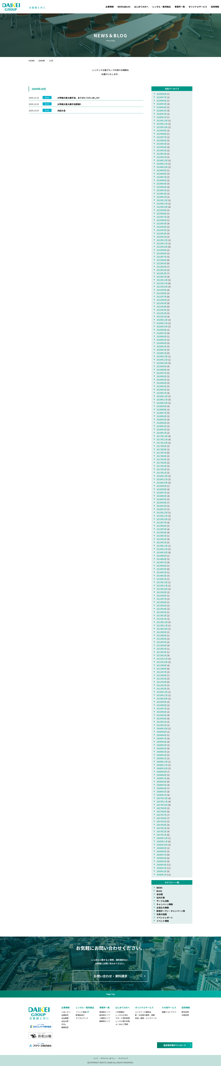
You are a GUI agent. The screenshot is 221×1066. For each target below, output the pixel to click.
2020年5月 (161, 339)
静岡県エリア (104, 1021)
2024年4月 (161, 186)
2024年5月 (161, 183)
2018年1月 (161, 432)
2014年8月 (161, 559)
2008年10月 (162, 768)
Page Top (110, 994)
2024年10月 (162, 167)
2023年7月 (161, 216)
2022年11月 (162, 243)
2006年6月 (161, 858)
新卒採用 (185, 1012)
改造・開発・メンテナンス (146, 1018)
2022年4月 (161, 266)
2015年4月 (161, 532)
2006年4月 (161, 864)
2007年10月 (162, 804)
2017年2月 (161, 469)
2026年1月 (161, 117)
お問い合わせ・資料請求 (110, 976)
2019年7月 (161, 372)
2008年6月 (161, 781)
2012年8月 (161, 635)
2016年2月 (161, 505)
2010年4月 (161, 718)
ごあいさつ (65, 1012)
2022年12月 (162, 240)
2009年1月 (161, 758)
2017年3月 (161, 466)
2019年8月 (161, 369)
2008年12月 (162, 761)
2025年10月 (162, 127)
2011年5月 (161, 678)
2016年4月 (161, 502)
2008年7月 (161, 778)
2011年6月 (161, 675)
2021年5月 (161, 303)
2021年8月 (161, 293)
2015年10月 (162, 519)
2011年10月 (162, 662)
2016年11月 (162, 479)
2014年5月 (161, 569)
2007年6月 (161, 818)
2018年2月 (161, 429)
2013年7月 (161, 598)
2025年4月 (161, 147)
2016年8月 (161, 489)
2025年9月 (161, 130)
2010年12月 (162, 691)
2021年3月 (161, 309)
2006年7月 (161, 854)
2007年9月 (161, 808)
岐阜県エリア (104, 1015)
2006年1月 (161, 874)
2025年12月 (162, 120)
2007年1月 (161, 834)
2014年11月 (162, 549)
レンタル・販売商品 (161, 7)
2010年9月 (161, 701)
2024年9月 (161, 170)
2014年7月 (161, 562)
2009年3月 (161, 751)
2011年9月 (161, 665)
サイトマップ (123, 1058)
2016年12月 (162, 475)
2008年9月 (161, 771)
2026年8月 (161, 93)
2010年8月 (161, 705)
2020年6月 (161, 336)
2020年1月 (161, 353)
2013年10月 (162, 588)
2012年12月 (162, 622)
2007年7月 (161, 814)
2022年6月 (161, 260)
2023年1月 (161, 236)
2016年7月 (161, 492)
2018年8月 (161, 409)
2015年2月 (161, 539)
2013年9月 (161, 592)
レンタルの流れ (121, 1015)
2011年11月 (162, 658)
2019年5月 (161, 379)
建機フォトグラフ (169, 1012)
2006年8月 (161, 851)
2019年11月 (162, 359)
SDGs (63, 1024)
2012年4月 (161, 645)
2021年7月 (161, 296)
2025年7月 (161, 137)
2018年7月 (161, 412)
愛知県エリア (104, 1012)
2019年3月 (161, 386)
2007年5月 (161, 821)
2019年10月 (162, 363)
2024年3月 (161, 190)
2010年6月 (161, 711)
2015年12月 (162, 512)
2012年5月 (161, 642)
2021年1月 (161, 316)
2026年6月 (161, 100)
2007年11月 (162, 801)
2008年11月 (162, 765)
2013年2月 (161, 615)
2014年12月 (162, 545)
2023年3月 (161, 230)
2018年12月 (162, 396)
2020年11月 (162, 323)
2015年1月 (161, 542)
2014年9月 (161, 555)
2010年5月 (161, 715)
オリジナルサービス (198, 7)
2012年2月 (161, 652)
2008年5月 (161, 784)
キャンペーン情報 (165, 904)
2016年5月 (161, 499)
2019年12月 (162, 356)
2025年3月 (161, 150)
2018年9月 (161, 406)
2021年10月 (162, 286)
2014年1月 (161, 578)
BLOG (159, 890)
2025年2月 (161, 153)
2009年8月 (161, 735)
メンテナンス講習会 (143, 1012)
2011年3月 (161, 685)
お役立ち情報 (163, 907)
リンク (95, 1058)
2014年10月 (162, 552)
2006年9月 (161, 848)
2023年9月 (161, 210)
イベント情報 (163, 920)
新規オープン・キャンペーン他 (171, 910)
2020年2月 (161, 349)
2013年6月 (161, 602)
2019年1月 (161, 392)
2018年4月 (161, 422)
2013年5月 (161, 605)
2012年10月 (162, 628)
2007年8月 (161, 811)
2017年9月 (161, 446)
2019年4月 (161, 382)
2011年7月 (161, 671)
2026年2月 (161, 113)
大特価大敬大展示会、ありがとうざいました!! (78, 97)
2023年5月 (161, 223)
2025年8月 (161, 133)
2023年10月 (162, 206)
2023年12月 (162, 200)
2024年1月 (161, 196)
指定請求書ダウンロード (174, 1045)
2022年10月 (162, 246)
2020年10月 (162, 326)
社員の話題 (162, 914)
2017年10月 (162, 442)
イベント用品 (81, 1012)
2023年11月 (162, 203)
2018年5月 (161, 419)
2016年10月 (162, 482)
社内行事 (161, 897)
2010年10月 (162, 698)
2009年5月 (161, 745)
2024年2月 (161, 193)
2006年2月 (161, 871)
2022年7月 (161, 256)
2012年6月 (161, 638)
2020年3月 (161, 346)
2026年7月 (161, 97)
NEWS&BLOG (124, 7)
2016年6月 (161, 495)
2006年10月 (162, 844)
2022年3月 (161, 270)
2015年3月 (161, 535)
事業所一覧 (180, 7)
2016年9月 (161, 485)
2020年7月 (161, 333)
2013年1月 (161, 618)
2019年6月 (161, 376)
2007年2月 (161, 831)
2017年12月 (162, 436)
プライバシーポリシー (108, 1058)
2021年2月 (161, 313)
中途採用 (185, 1015)
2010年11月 (162, 695)
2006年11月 (162, 841)
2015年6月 (161, 525)
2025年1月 (161, 157)
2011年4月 (161, 681)
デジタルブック (82, 1018)
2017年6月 (161, 456)
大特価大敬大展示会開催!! (69, 104)
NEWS (159, 887)
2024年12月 (162, 160)
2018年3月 (161, 426)
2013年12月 (162, 582)
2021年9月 (161, 289)
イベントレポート (165, 917)
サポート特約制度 (122, 1018)
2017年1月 (161, 472)
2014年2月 (161, 575)
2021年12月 (162, 279)
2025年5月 (161, 143)
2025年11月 (162, 123)
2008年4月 (161, 788)
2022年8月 (161, 253)
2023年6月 (161, 220)
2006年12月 (162, 838)
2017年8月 (161, 449)
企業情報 (110, 7)
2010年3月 (161, 721)
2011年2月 (161, 688)
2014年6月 (161, 565)
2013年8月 (161, 595)
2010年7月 (161, 708)
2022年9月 (161, 250)
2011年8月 (161, 668)
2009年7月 (161, 738)
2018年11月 (162, 399)
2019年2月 (161, 389)
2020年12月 (162, 319)
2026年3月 (161, 110)
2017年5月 (161, 459)
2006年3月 (161, 867)
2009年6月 (161, 741)
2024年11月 (162, 163)
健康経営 (65, 1027)
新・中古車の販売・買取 (145, 1015)
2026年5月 (161, 103)
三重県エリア (104, 1018)
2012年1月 (161, 655)
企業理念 (65, 1015)
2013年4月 (161, 608)
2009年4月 (161, 748)
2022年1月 (161, 276)
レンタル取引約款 (122, 1021)
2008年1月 (161, 794)
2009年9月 (161, 731)
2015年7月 (161, 522)
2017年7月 (161, 452)
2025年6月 (161, 140)
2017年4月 (161, 462)
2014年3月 (161, 572)
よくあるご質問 (121, 1024)
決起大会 (61, 110)
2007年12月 (162, 798)
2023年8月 (161, 213)
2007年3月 (161, 828)
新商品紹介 (80, 1015)
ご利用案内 (119, 1012)
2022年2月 (161, 273)
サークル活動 (163, 900)
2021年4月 (161, 306)
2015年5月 (161, 529)
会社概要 (65, 1018)
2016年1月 (161, 509)
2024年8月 (161, 173)
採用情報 (215, 7)
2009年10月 (162, 728)
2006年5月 (161, 861)
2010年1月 (161, 725)
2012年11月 (162, 625)
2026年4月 (161, 107)
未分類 (160, 894)
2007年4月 (161, 824)
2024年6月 (161, 180)
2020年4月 (161, 343)
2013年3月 (161, 612)
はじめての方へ (141, 7)
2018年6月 (161, 416)
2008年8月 (161, 774)
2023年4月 (161, 226)
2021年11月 (162, 283)
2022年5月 (161, 263)
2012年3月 (161, 648)
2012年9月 (161, 632)
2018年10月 (162, 402)
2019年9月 (161, 366)
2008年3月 (161, 791)
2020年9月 (161, 329)
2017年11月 (162, 439)
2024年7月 (161, 176)
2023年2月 (161, 233)
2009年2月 (161, 755)
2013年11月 (162, 585)
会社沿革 (65, 1021)
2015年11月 (162, 515)
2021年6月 (161, 299)
